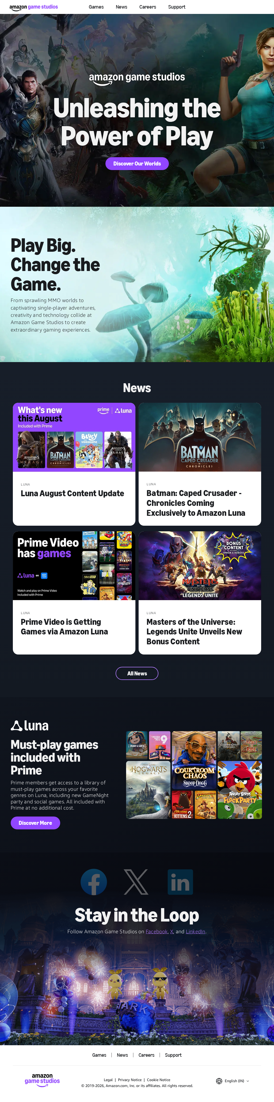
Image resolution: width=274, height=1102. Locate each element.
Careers (147, 7)
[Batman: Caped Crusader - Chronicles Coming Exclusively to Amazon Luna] (200, 438)
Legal (108, 1079)
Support (176, 7)
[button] (232, 1081)
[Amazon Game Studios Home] (34, 8)
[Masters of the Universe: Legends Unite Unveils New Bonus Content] (200, 566)
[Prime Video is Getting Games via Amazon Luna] (74, 566)
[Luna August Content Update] (74, 438)
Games (96, 7)
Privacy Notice (130, 1079)
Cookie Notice (158, 1079)
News (121, 7)
